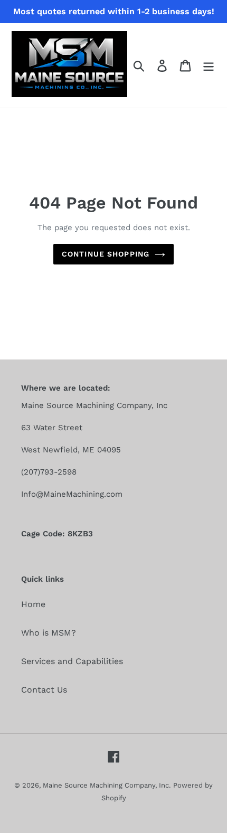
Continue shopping (105, 254)
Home (33, 604)
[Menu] (208, 66)
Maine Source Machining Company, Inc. (107, 785)
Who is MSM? (48, 633)
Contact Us (44, 690)
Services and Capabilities (72, 661)
